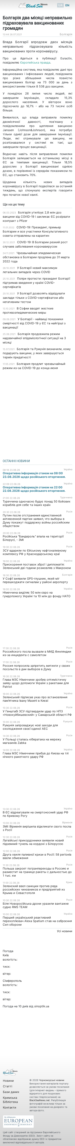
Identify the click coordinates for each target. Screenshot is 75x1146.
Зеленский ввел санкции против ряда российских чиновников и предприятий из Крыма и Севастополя (34, 889)
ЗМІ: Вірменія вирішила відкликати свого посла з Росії (37, 828)
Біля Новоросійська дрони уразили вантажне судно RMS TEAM (36, 905)
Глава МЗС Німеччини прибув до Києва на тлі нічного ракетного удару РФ (36, 755)
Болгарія (66, 34)
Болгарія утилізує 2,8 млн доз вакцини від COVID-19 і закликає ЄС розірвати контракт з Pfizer (36, 217)
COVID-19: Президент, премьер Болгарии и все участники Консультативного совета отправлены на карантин (35, 231)
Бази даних (11, 1092)
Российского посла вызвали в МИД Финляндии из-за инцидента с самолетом (37, 653)
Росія (69, 511)
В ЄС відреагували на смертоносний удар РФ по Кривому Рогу (35, 814)
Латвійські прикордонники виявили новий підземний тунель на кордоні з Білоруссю (33, 842)
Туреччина (66, 497)
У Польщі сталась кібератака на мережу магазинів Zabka (32, 741)
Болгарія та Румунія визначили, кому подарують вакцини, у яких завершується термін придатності (37, 353)
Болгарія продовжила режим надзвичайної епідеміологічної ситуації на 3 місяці (34, 338)
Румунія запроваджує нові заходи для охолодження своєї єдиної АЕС (30, 726)
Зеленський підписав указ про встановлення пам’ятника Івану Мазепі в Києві (35, 698)
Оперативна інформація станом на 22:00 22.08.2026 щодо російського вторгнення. (34, 489)
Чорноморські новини (51, 1080)
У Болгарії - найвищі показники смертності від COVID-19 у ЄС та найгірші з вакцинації (34, 323)
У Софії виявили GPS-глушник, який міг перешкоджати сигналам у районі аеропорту (35, 580)
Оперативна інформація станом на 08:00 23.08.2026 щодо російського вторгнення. (34, 474)
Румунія (67, 721)
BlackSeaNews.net (39, 1100)
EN (67, 5)
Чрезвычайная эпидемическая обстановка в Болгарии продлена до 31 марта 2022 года (36, 257)
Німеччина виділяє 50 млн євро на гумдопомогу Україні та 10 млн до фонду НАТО (36, 594)
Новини (8, 1080)
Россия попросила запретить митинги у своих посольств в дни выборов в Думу (36, 667)
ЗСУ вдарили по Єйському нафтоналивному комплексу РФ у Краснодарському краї (34, 552)
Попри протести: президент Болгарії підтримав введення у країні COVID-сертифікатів (36, 283)
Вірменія (67, 822)
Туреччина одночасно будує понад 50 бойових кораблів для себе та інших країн (36, 503)
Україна (68, 469)
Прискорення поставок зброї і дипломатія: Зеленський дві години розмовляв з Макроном (37, 566)
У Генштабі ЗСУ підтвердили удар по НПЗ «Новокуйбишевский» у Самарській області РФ (37, 712)
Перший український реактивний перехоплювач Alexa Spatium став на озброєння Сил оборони (37, 921)
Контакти (9, 1107)
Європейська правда (35, 62)
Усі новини (64, 931)
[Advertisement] (37, 413)
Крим (69, 882)
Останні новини (16, 461)
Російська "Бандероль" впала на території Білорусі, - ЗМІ (33, 538)
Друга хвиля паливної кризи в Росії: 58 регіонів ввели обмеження (37, 856)
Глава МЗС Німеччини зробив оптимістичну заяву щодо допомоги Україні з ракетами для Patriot (36, 683)
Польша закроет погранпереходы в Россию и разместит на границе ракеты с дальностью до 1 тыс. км (37, 872)
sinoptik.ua (41, 1006)
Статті (7, 1086)
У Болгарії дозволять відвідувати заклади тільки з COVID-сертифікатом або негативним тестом (34, 297)
